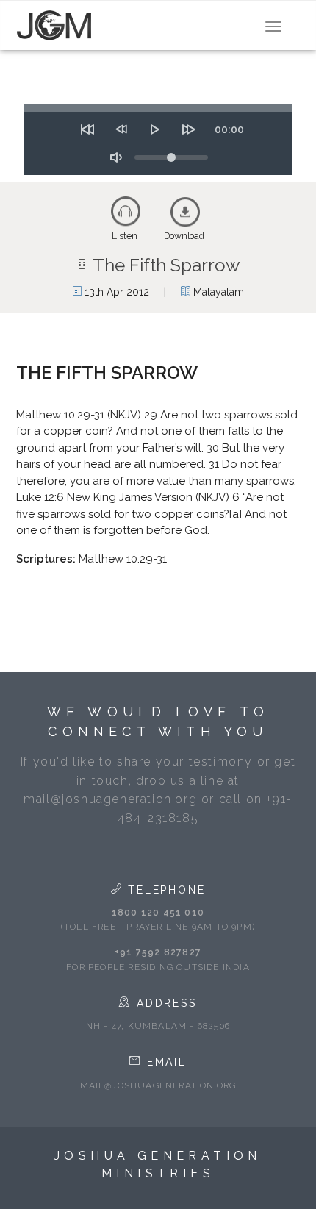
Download (184, 236)
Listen (124, 236)
